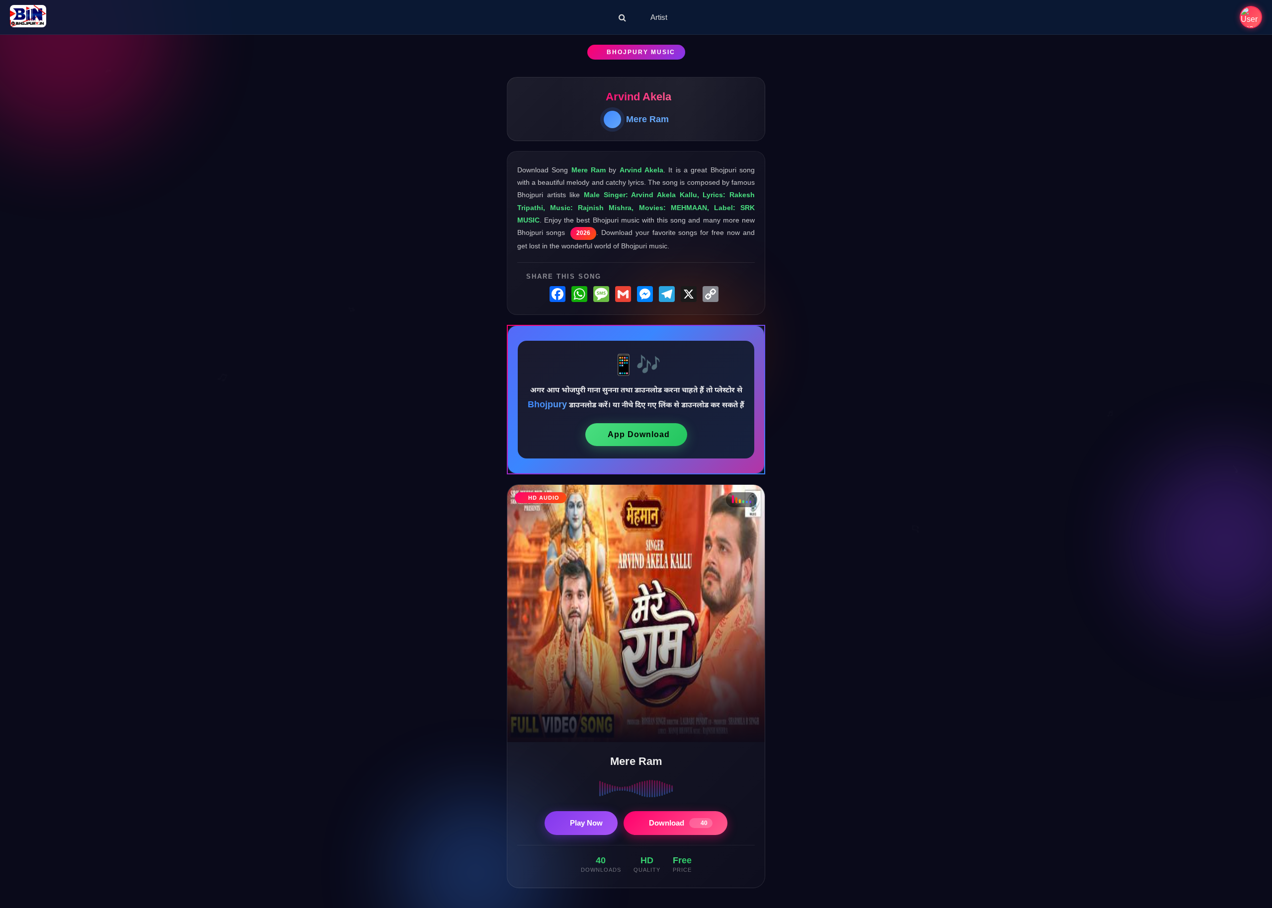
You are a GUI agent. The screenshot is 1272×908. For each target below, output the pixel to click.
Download (678, 823)
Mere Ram (647, 119)
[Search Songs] (622, 17)
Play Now (586, 823)
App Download (639, 434)
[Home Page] (28, 17)
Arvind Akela (638, 96)
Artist (658, 17)
